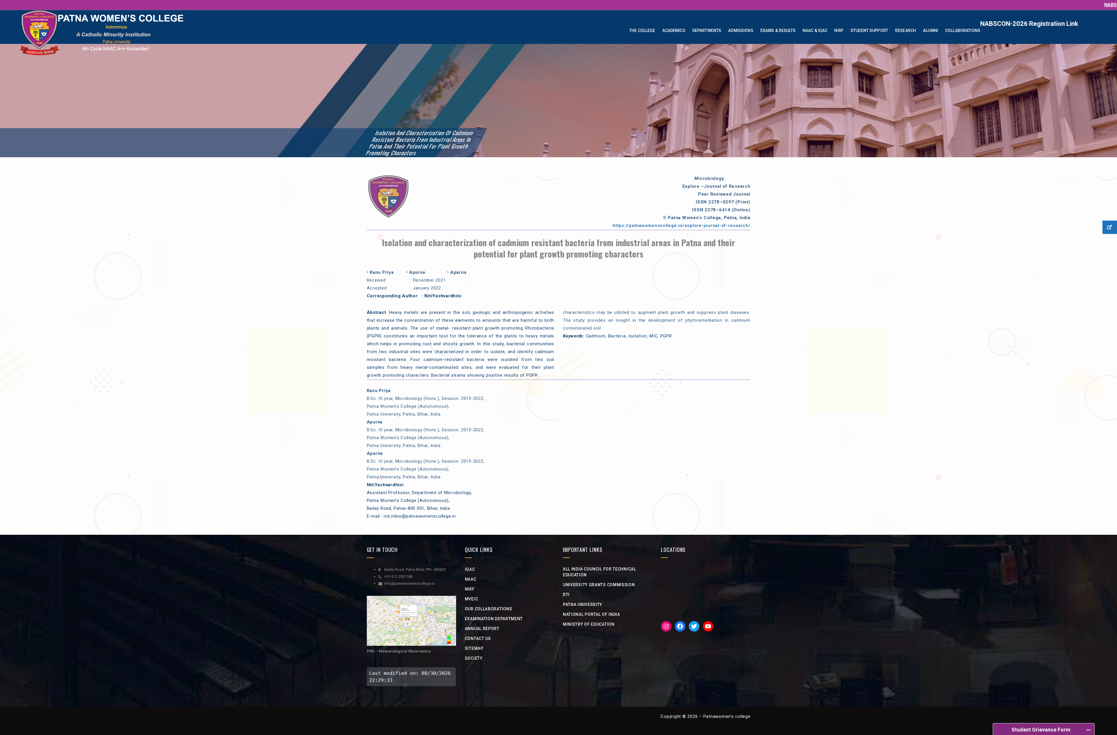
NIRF (470, 589)
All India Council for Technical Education (599, 572)
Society (474, 658)
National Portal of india (591, 614)
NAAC (470, 579)
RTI (566, 594)
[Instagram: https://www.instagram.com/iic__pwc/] (666, 626)
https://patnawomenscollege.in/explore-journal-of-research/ (681, 225)
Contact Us (478, 638)
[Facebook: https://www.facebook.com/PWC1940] (680, 626)
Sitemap (474, 648)
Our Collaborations (488, 609)
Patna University (582, 604)
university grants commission (599, 584)
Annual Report (482, 628)
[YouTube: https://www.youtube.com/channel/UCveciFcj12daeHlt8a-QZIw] (708, 626)
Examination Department (494, 618)
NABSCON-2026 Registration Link (1042, 23)
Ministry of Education (589, 624)
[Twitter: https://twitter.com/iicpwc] (694, 626)
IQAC (470, 569)
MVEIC (471, 599)
